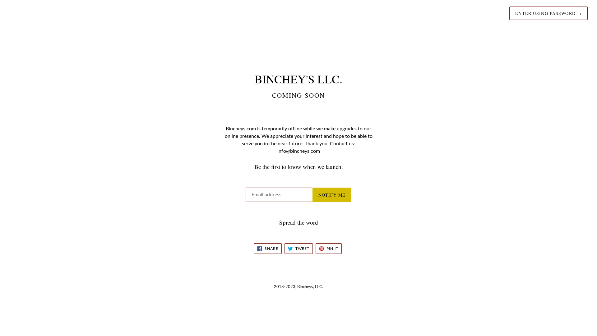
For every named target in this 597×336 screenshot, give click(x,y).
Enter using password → (548, 13)
